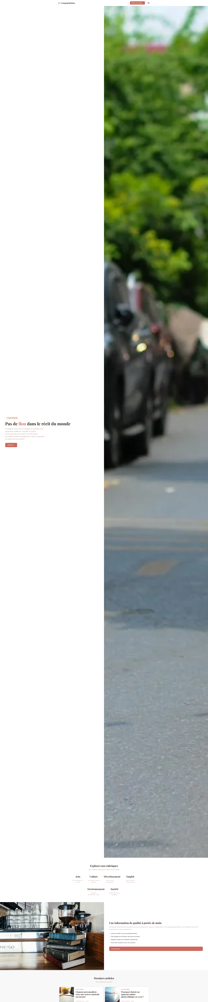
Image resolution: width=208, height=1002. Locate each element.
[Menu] (148, 3)
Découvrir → (11, 445)
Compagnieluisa (66, 3)
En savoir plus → (116, 949)
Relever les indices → (137, 3)
